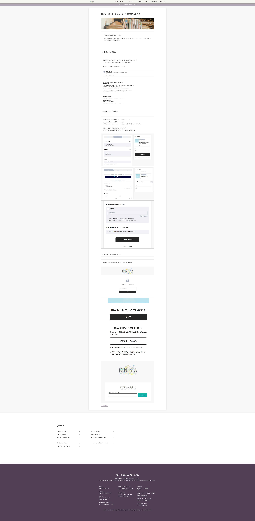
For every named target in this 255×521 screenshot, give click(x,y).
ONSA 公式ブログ (61, 434)
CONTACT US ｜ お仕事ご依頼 (143, 500)
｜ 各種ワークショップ (143, 1)
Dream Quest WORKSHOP (98, 438)
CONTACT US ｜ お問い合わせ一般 (144, 498)
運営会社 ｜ (101, 486)
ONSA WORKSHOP (96, 434)
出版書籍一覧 (139, 486)
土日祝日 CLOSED (103, 499)
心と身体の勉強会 (95, 431)
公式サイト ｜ (102, 491)
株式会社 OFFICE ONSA (104, 488)
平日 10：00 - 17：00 (104, 498)
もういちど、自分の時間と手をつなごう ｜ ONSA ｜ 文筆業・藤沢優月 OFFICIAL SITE (124, 510)
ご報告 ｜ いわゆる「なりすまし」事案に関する (146, 493)
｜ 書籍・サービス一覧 (118, 1)
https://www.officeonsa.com (105, 493)
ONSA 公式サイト (61, 431)
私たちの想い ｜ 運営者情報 (142, 488)
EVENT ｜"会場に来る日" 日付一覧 (125, 490)
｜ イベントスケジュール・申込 (155, 1)
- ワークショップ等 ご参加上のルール (126, 494)
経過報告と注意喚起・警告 (142, 495)
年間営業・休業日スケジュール (105, 502)
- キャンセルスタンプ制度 (123, 496)
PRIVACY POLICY (121, 493)
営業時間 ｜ (101, 496)
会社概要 (139, 490)
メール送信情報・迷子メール (142, 503)
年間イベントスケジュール (63, 446)
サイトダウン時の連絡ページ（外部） (106, 504)
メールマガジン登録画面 (142, 505)
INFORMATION (105, 405)
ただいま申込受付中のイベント (127, 4)
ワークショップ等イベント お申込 (100, 443)
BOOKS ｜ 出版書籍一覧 (63, 438)
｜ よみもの (132, 1)
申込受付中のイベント (62, 443)
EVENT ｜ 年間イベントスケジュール (125, 488)
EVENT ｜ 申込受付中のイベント (124, 486)
